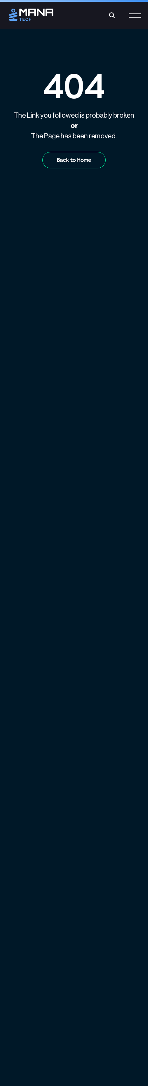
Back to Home (74, 160)
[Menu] (135, 19)
